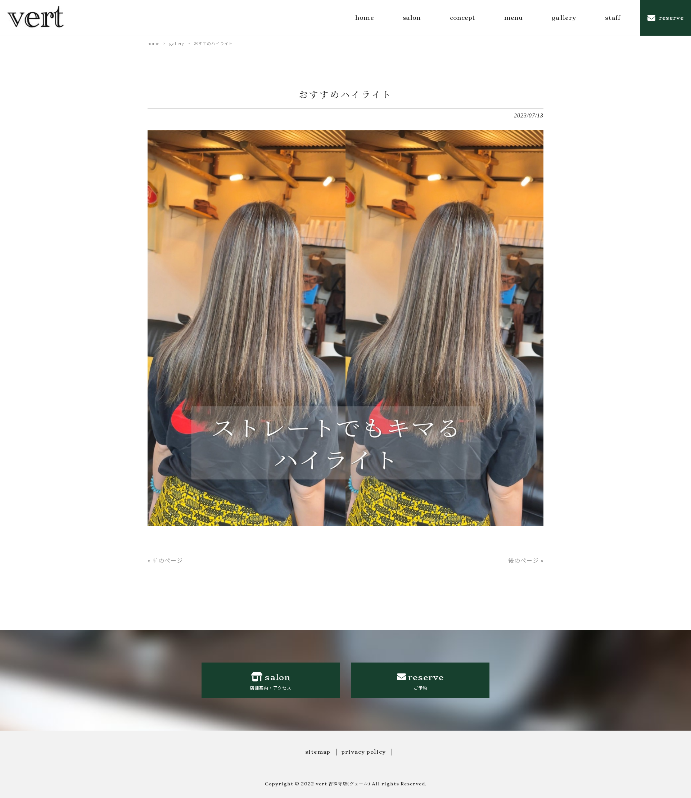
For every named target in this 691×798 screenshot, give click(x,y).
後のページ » (525, 560)
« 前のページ (165, 560)
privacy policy (364, 752)
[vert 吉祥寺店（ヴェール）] (36, 18)
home (153, 43)
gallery (177, 43)
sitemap (317, 752)
